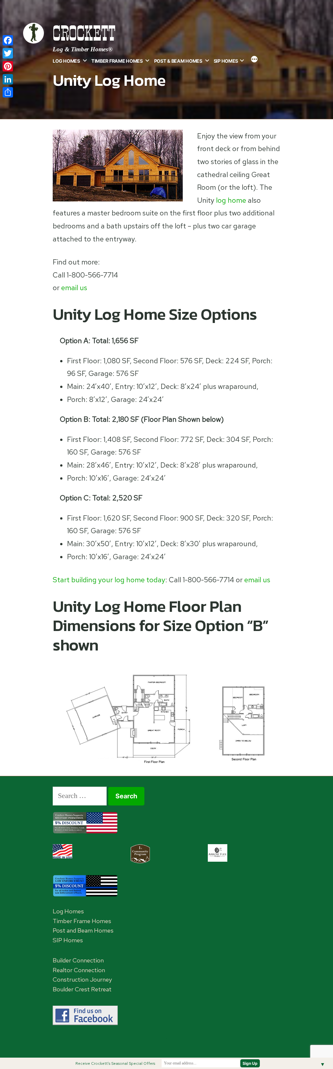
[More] (254, 60)
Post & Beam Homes (178, 61)
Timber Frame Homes (117, 61)
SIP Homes (226, 61)
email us (74, 287)
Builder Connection (78, 960)
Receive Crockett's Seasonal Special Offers (115, 1063)
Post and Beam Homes (83, 930)
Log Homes (66, 61)
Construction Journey (82, 979)
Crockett (84, 33)
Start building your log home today (109, 580)
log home (231, 200)
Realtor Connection (79, 970)
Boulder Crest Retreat (82, 989)
